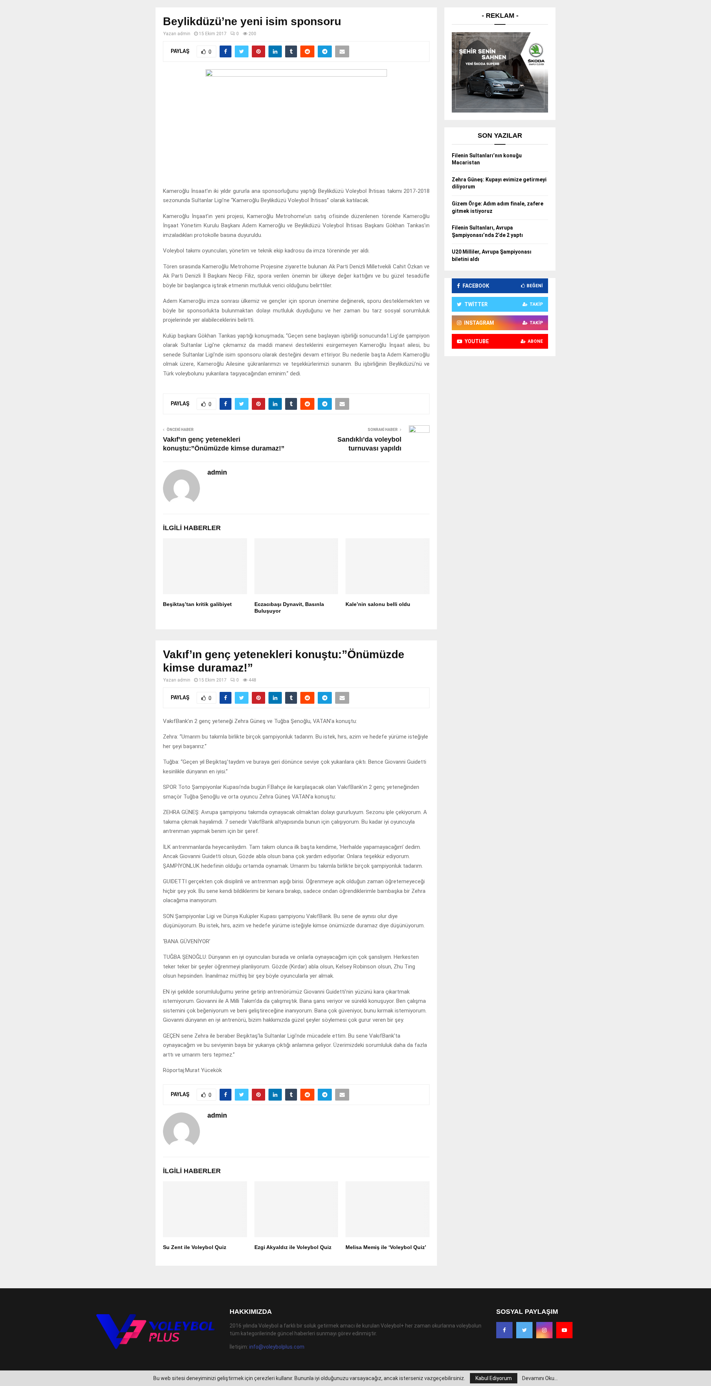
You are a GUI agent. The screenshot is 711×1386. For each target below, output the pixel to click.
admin (183, 33)
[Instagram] (544, 1330)
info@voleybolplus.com (276, 1347)
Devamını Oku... (540, 1378)
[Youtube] (564, 1330)
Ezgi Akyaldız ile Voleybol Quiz (292, 1247)
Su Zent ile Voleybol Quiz (194, 1247)
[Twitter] (524, 1330)
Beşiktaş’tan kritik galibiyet (197, 604)
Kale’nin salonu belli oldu (378, 604)
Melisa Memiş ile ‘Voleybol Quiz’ (386, 1247)
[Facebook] (504, 1330)
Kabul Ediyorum (493, 1378)
